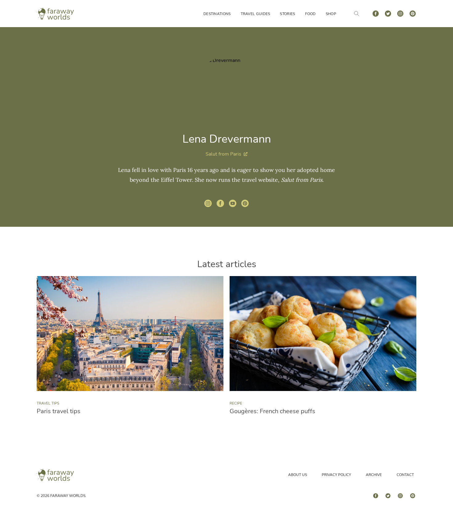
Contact (405, 474)
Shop (331, 13)
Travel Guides (255, 13)
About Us (297, 474)
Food (310, 13)
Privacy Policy (336, 474)
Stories (287, 13)
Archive (374, 474)
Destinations (217, 13)
